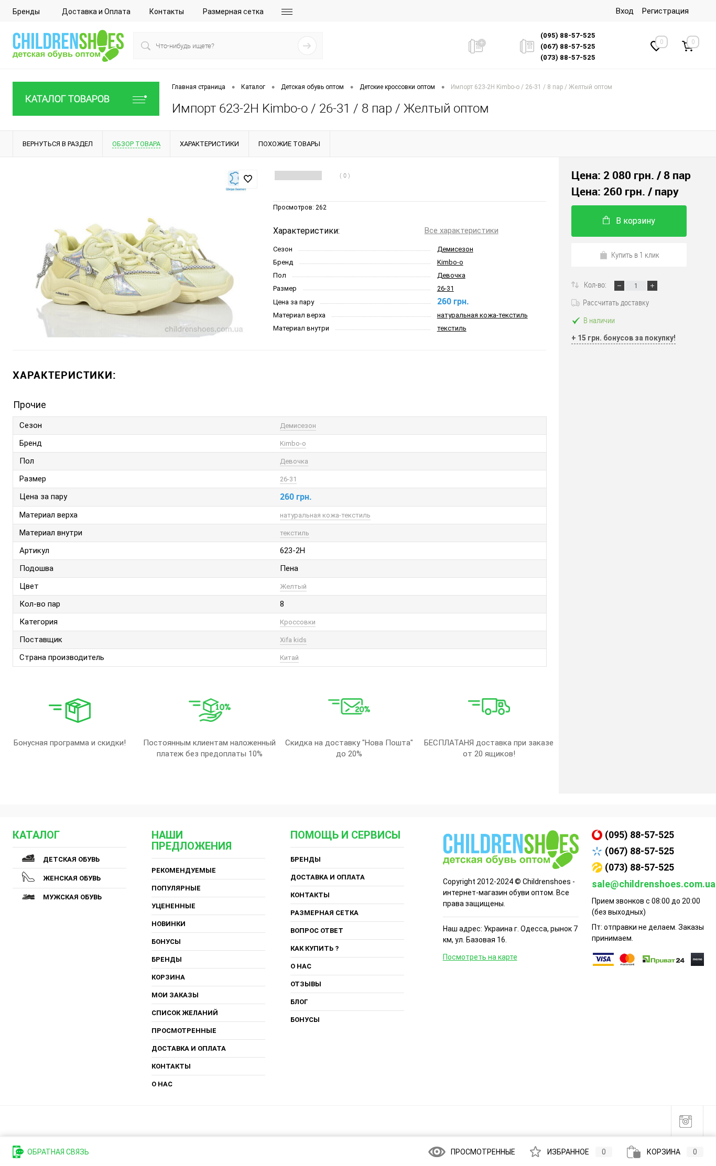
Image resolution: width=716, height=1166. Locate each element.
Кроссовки (298, 622)
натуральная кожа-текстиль (482, 315)
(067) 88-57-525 (639, 850)
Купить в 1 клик (635, 254)
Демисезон (455, 249)
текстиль (452, 328)
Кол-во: (596, 284)
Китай (289, 658)
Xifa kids (293, 640)
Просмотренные (183, 1031)
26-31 (445, 288)
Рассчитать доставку (616, 302)
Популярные (176, 888)
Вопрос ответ (316, 930)
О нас (161, 1084)
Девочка (451, 275)
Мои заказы (175, 995)
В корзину (635, 221)
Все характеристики (461, 230)
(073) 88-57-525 (639, 867)
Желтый (293, 586)
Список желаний (184, 1013)
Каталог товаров (67, 98)
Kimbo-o (450, 262)
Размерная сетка (233, 11)
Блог (299, 1002)
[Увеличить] (137, 253)
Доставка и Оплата (96, 11)
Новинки (168, 924)
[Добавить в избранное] (247, 179)
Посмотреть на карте (480, 957)
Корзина (168, 977)
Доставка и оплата (188, 1048)
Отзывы (305, 984)
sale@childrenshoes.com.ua (653, 883)
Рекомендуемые (183, 870)
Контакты (166, 11)
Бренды (26, 11)
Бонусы (166, 941)
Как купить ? (314, 948)
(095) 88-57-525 (639, 834)
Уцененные (173, 906)
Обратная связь (57, 1152)
